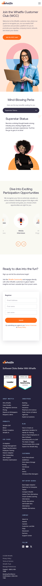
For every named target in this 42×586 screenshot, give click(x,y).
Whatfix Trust (7, 564)
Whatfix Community (15, 279)
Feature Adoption (8, 453)
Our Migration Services (10, 407)
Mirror (4, 428)
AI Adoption (6, 443)
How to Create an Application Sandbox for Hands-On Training (29, 430)
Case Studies (7, 405)
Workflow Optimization (10, 460)
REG (23, 469)
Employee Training (8, 450)
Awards (24, 521)
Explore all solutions (28, 417)
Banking (24, 403)
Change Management (9, 446)
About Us (25, 519)
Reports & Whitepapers (10, 412)
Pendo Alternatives (28, 501)
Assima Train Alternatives (30, 494)
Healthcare (25, 405)
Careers (24, 524)
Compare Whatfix (27, 492)
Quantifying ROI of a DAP (30, 439)
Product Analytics (8, 430)
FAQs (23, 528)
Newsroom (25, 531)
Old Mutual (25, 467)
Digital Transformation (10, 448)
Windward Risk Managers (30, 474)
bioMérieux (25, 460)
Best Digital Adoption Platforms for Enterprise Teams (29, 487)
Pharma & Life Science (29, 410)
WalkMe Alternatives (28, 508)
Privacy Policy (21, 327)
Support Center (27, 535)
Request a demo (8, 414)
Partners (24, 533)
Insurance (25, 407)
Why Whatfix (7, 403)
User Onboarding (8, 455)
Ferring (24, 464)
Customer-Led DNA (28, 526)
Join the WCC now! (12, 37)
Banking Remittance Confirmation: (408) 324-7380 (10, 576)
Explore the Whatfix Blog (30, 446)
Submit (21, 320)
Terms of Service (8, 561)
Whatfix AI (6, 432)
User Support (7, 457)
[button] (39, 3)
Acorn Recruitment (28, 457)
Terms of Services (30, 325)
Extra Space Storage (28, 462)
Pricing (5, 410)
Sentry (24, 471)
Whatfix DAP (7, 425)
